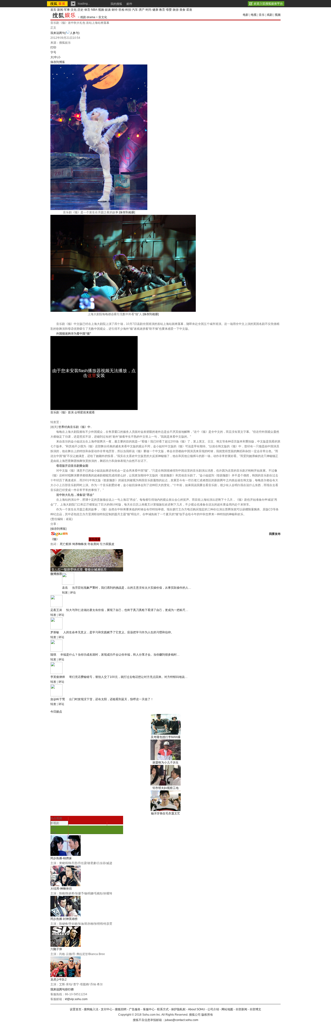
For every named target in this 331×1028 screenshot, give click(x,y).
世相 (121, 9)
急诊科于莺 (57, 699)
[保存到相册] (127, 212)
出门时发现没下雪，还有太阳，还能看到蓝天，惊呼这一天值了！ (111, 699)
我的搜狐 (116, 4)
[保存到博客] (58, 528)
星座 (189, 9)
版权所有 (207, 1014)
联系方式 (163, 1009)
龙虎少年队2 (58, 979)
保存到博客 (57, 62)
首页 (53, 9)
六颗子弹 (56, 949)
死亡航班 (65, 544)
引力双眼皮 (107, 544)
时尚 (148, 9)
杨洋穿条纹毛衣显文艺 (165, 813)
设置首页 (75, 1009)
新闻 (60, 9)
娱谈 (108, 9)
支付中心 (106, 1009)
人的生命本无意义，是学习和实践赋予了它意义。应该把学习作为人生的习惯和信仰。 (118, 632)
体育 (87, 9)
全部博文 (255, 1009)
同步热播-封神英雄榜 (64, 919)
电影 (246, 14)
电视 (254, 14)
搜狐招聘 (120, 1009)
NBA (94, 9)
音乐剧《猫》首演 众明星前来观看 (72, 412)
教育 (162, 9)
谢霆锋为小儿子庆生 (165, 762)
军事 (67, 9)
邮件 (129, 4)
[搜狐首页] (58, 3)
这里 (91, 375)
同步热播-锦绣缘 (61, 858)
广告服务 (135, 1009)
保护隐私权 (178, 1009)
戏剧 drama (87, 17)
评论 (73, 592)
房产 (142, 9)
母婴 (169, 9)
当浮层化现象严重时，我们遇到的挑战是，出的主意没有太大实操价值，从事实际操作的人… (131, 587)
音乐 (262, 14)
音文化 (102, 17)
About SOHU (196, 1009)
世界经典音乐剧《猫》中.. (75, 427)
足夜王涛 (56, 610)
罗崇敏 (54, 632)
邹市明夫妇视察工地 (165, 788)
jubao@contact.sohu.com (181, 1020)
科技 (128, 9)
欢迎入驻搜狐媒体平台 (268, 3)
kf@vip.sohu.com (76, 999)
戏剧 (270, 14)
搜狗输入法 (91, 1009)
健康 (155, 9)
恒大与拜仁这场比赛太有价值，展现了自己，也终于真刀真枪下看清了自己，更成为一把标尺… (127, 610)
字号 (53, 52)
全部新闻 (241, 1009)
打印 (53, 47)
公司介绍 (213, 1009)
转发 (65, 592)
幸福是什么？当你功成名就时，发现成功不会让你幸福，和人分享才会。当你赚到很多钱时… (120, 654)
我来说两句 (64, 33)
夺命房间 (93, 544)
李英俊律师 (57, 677)
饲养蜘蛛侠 (79, 544)
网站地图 (227, 1009)
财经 (115, 9)
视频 (101, 9)
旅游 (176, 9)
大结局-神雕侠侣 (61, 888)
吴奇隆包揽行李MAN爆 (166, 737)
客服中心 (149, 1009)
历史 (80, 9)
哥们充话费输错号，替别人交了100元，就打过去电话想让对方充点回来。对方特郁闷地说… (128, 677)
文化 (74, 9)
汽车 (135, 9)
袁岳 (65, 587)
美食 (182, 9)
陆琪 (53, 654)
